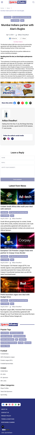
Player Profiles (5, 388)
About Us (4, 409)
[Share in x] (6, 404)
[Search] (33, 2)
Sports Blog (28, 342)
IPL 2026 (20, 342)
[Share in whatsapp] (26, 103)
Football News (4, 333)
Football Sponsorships (19, 336)
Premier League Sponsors (7, 339)
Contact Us (5, 412)
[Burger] (2, 2)
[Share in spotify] (15, 404)
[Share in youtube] (12, 404)
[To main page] (18, 2)
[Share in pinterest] (22, 103)
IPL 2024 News (15, 20)
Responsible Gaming (8, 422)
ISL (16, 339)
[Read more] (17, 210)
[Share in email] (18, 404)
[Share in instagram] (9, 404)
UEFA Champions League (16, 333)
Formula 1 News (5, 346)
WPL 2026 (3, 381)
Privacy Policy (6, 416)
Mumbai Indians (18, 42)
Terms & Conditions (7, 419)
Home (2, 8)
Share (24, 38)
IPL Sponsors (4, 377)
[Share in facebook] (14, 103)
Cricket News (7, 17)
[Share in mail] (30, 103)
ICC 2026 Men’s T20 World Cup (8, 342)
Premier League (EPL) (6, 336)
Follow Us (14, 38)
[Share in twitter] (18, 103)
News (8, 8)
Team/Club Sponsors (6, 391)
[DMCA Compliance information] (5, 430)
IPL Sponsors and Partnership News (21, 17)
